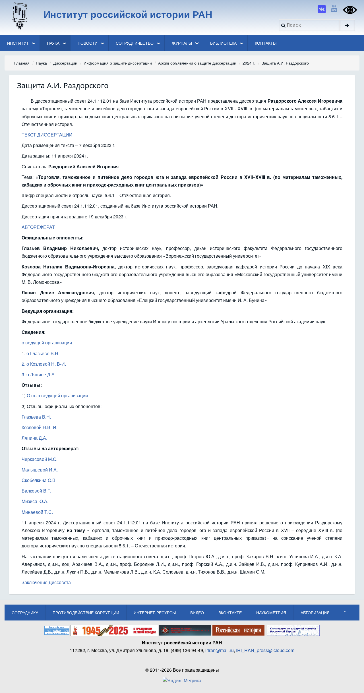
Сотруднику (25, 612)
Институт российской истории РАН (128, 14)
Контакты (265, 43)
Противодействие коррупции (86, 612)
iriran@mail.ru (219, 650)
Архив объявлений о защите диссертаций (197, 63)
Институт (18, 43)
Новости (88, 43)
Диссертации (65, 63)
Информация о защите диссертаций (118, 63)
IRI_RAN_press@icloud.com (265, 650)
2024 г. (249, 63)
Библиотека (223, 43)
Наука (53, 43)
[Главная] (19, 15)
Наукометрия (271, 612)
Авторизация (315, 612)
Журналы (182, 43)
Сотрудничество (135, 43)
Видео (197, 612)
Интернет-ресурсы (155, 612)
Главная (22, 63)
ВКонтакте (230, 612)
